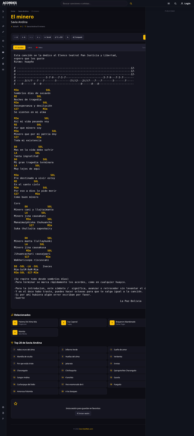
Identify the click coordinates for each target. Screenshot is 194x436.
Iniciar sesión (84, 413)
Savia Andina (23, 11)
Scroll (49, 37)
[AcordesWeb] (13, 3)
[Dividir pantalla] (3, 69)
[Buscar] (130, 3)
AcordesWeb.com (86, 429)
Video (40, 47)
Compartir (78, 37)
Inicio (13, 11)
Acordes (20, 47)
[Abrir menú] (169, 3)
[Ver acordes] (3, 63)
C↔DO (60, 37)
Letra (30, 47)
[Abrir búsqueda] (175, 3)
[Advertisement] (170, 58)
